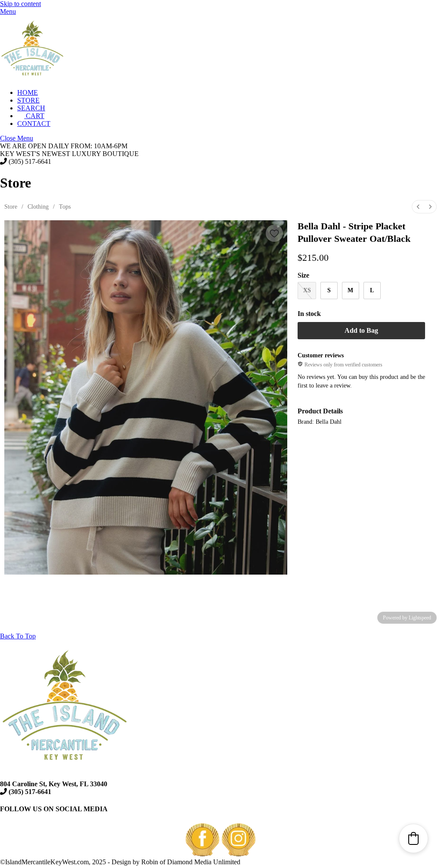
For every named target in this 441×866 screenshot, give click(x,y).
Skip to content (20, 3)
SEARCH (31, 108)
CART (34, 115)
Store (10, 206)
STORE (28, 100)
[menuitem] (418, 206)
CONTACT (33, 123)
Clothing (38, 206)
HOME (27, 92)
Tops (65, 206)
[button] (413, 838)
